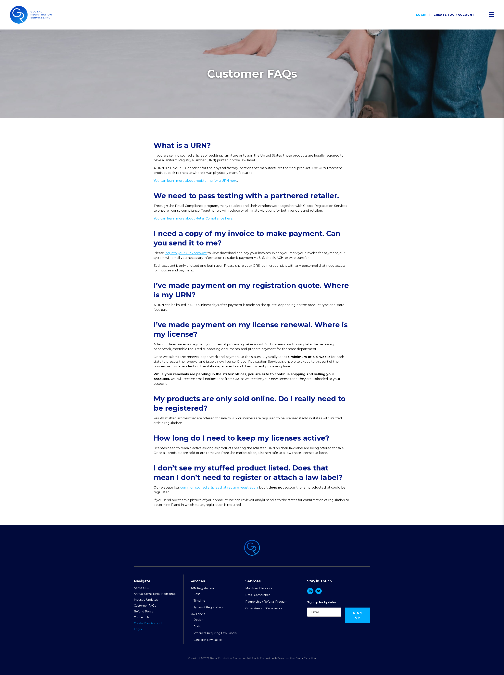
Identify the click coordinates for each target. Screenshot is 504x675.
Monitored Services (258, 588)
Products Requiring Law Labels (215, 633)
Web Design (278, 658)
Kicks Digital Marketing (302, 658)
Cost (197, 594)
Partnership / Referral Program (266, 601)
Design (198, 620)
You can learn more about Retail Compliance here (193, 218)
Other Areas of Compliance (264, 608)
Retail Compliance (257, 595)
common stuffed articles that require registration (219, 487)
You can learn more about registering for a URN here (195, 181)
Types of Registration (208, 607)
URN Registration (202, 588)
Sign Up (357, 615)
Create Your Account (454, 15)
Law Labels (197, 614)
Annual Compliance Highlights (154, 594)
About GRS (141, 588)
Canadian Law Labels (208, 640)
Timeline (199, 600)
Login (421, 15)
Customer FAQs (145, 605)
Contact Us (141, 617)
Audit (197, 626)
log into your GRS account (186, 253)
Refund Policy (143, 611)
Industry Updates (146, 599)
